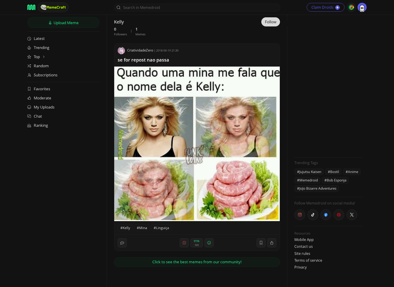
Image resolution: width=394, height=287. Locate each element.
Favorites (42, 88)
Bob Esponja (336, 180)
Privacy (300, 267)
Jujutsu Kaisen (310, 171)
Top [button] (37, 56)
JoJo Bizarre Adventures (317, 188)
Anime (353, 171)
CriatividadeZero (140, 50)
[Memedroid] (31, 7)
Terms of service (308, 260)
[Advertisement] (328, 85)
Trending (41, 47)
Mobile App (304, 239)
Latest (39, 38)
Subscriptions (45, 75)
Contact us (303, 246)
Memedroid (308, 180)
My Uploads (44, 107)
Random (41, 65)
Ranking (41, 125)
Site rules (302, 253)
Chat (38, 116)
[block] (271, 242)
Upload (66, 22)
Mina (143, 227)
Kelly (126, 227)
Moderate (42, 98)
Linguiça (162, 227)
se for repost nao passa (143, 60)
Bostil (334, 171)
